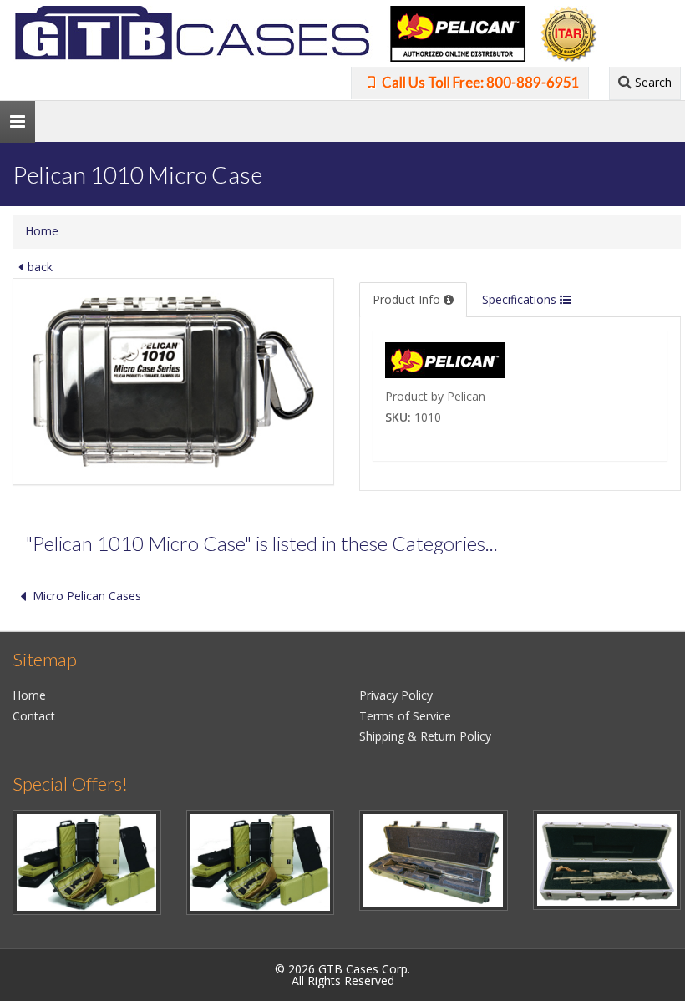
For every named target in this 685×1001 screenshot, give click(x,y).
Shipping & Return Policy (425, 736)
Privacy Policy (396, 695)
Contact (34, 716)
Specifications (521, 299)
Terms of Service (405, 716)
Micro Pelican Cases (87, 596)
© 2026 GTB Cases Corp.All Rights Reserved (342, 974)
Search (652, 82)
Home (41, 231)
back (40, 267)
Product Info (408, 299)
